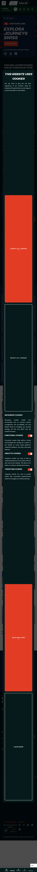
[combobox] (33, 865)
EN (32, 865)
